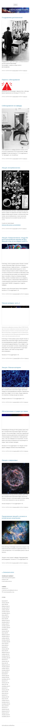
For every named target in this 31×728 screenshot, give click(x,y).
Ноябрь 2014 (5, 700)
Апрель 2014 (5, 709)
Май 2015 (4, 695)
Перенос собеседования (11, 80)
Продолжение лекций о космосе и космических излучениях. (14, 517)
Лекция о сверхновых (10, 460)
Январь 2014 (5, 712)
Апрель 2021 (5, 661)
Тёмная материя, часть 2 (11, 303)
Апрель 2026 (5, 602)
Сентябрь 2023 (5, 641)
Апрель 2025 (5, 616)
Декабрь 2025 (5, 608)
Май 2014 (4, 707)
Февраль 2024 (5, 634)
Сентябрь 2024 (5, 627)
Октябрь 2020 (5, 670)
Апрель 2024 (5, 631)
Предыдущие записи (8, 572)
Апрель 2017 (5, 682)
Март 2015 (4, 698)
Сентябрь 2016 (5, 686)
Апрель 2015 (5, 696)
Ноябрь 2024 (5, 624)
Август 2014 (4, 705)
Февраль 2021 (5, 664)
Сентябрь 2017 (5, 679)
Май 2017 (4, 680)
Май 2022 (4, 647)
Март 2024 (4, 632)
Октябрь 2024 (5, 625)
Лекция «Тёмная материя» (11, 367)
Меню (15, 4)
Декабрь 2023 (5, 636)
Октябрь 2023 (5, 640)
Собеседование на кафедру (12, 106)
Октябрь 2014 (5, 702)
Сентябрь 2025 (5, 613)
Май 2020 (4, 673)
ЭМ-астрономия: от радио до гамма (15, 411)
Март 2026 (4, 604)
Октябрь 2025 (5, 611)
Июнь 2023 (4, 643)
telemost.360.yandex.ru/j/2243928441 (11, 225)
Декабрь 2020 (5, 666)
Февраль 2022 (5, 652)
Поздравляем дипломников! (12, 18)
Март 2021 (4, 663)
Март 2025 (4, 618)
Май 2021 (4, 659)
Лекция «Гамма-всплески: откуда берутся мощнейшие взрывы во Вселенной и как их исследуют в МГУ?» (15, 239)
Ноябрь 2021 (5, 654)
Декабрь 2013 (5, 714)
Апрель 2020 (5, 675)
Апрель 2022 (5, 648)
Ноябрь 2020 (5, 668)
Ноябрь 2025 (5, 609)
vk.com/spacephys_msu (8, 592)
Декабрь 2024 (5, 622)
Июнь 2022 (4, 645)
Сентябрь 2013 (5, 716)
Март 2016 (4, 691)
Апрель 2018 (5, 677)
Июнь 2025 (4, 615)
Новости (25, 70)
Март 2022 (4, 650)
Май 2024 (4, 629)
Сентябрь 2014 (5, 704)
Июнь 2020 (4, 672)
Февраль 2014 (5, 711)
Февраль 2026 (5, 606)
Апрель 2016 (5, 689)
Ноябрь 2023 (5, 638)
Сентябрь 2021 (5, 657)
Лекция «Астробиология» (11, 168)
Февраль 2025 (5, 620)
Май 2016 (4, 688)
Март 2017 (4, 684)
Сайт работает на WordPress (8, 725)
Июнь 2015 (4, 693)
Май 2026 (4, 600)
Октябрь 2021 (5, 656)
